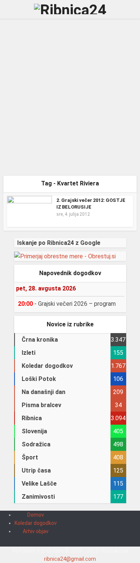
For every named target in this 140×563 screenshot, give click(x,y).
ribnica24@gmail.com (70, 559)
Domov (35, 515)
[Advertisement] (70, 100)
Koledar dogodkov (36, 523)
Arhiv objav (36, 531)
